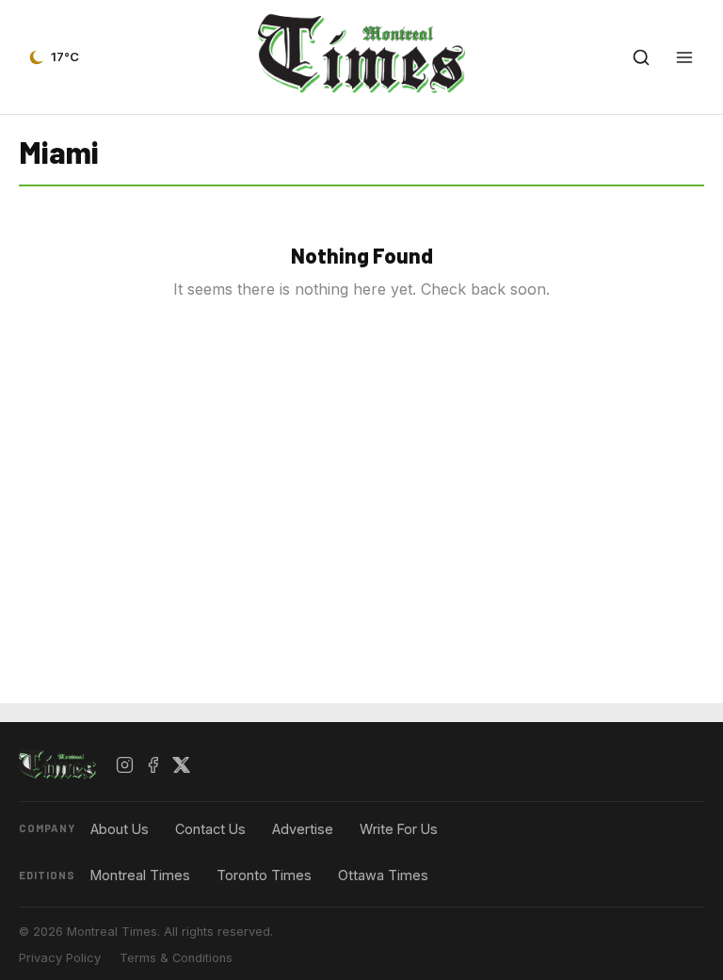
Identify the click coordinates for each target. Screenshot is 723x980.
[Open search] (641, 57)
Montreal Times (140, 875)
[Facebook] (153, 765)
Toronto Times (264, 875)
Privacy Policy (60, 958)
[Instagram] (125, 765)
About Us (119, 829)
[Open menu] (684, 57)
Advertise (302, 829)
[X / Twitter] (182, 765)
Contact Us (210, 829)
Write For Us (399, 829)
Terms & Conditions (176, 958)
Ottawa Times (383, 875)
